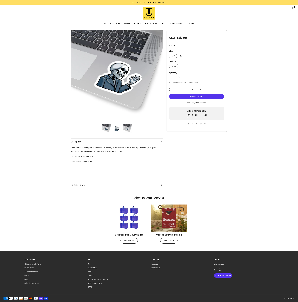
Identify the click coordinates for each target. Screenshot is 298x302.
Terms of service (31, 272)
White (174, 66)
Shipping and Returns (33, 264)
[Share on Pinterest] (201, 123)
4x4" (173, 56)
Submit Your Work (31, 283)
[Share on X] (192, 123)
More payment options (196, 103)
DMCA (26, 275)
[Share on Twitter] (196, 123)
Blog (26, 279)
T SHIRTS (137, 24)
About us (154, 264)
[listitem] (149, 2)
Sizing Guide (29, 268)
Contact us (155, 268)
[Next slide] (158, 76)
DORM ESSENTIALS (178, 24)
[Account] (288, 8)
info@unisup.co (220, 264)
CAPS (191, 24)
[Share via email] (205, 123)
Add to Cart (129, 241)
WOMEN (127, 24)
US (105, 24)
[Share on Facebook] (188, 123)
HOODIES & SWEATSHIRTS (156, 24)
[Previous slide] (75, 76)
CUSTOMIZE (115, 24)
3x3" (181, 56)
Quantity (173, 73)
